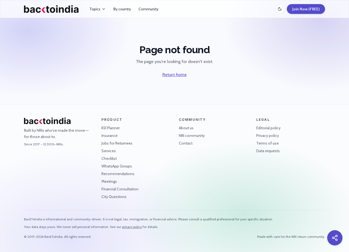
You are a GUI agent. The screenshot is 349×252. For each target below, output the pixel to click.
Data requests (268, 150)
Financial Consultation (120, 189)
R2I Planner (110, 127)
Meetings (109, 181)
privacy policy (132, 227)
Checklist (109, 158)
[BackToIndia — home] (51, 9)
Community (148, 9)
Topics (94, 9)
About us (186, 127)
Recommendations (117, 173)
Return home (174, 74)
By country (122, 9)
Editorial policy (268, 127)
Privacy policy (267, 135)
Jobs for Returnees (117, 143)
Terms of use (267, 143)
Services (108, 150)
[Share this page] (334, 237)
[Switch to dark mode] (280, 9)
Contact (185, 143)
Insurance (109, 135)
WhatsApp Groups (116, 166)
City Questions (114, 196)
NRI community (192, 135)
